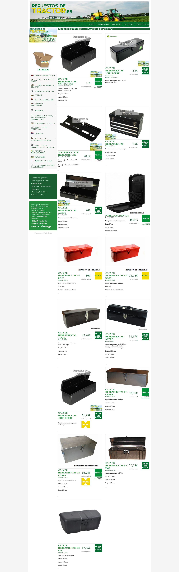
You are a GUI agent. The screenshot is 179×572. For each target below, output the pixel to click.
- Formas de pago (36, 183)
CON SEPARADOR (65, 84)
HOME (91, 24)
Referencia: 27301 (109, 341)
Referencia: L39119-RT (64, 157)
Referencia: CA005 (62, 552)
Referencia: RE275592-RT (111, 77)
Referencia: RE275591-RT (64, 85)
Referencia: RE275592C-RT (65, 420)
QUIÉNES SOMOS (103, 24)
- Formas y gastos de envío (40, 181)
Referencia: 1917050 (110, 470)
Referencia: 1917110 (63, 477)
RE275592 (109, 76)
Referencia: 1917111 (110, 396)
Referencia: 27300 (62, 215)
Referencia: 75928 (62, 339)
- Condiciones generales (39, 178)
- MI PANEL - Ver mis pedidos (41, 186)
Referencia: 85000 (109, 217)
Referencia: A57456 (110, 280)
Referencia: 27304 (109, 146)
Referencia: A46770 (63, 280)
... (67, 96)
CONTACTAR (117, 24)
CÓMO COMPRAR (143, 24)
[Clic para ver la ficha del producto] (80, 77)
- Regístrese (35, 189)
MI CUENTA (128, 24)
